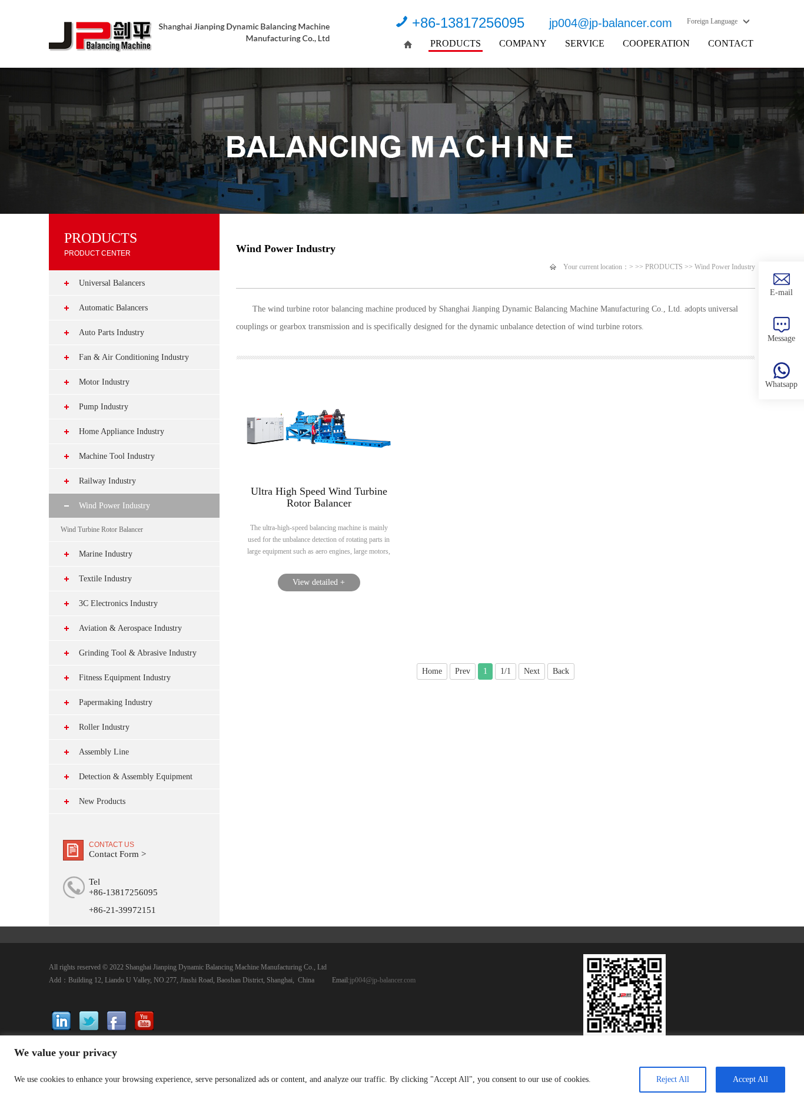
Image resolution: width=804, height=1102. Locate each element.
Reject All (672, 1079)
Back (561, 671)
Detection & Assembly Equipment (135, 776)
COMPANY (523, 43)
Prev (462, 671)
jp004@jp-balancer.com (610, 22)
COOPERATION (656, 43)
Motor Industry (104, 382)
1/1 (505, 671)
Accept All (750, 1079)
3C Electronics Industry (118, 603)
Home (432, 671)
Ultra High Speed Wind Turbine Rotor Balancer (319, 497)
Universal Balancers (112, 283)
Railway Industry (107, 480)
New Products (102, 801)
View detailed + (319, 582)
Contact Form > (117, 854)
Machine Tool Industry (117, 456)
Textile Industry (105, 578)
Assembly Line (104, 751)
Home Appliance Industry (121, 431)
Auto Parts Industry (111, 332)
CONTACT (730, 43)
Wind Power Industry (114, 505)
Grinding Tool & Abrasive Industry (138, 652)
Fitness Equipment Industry (125, 677)
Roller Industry (104, 727)
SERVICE (584, 43)
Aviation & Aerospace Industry (130, 628)
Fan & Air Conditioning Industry (134, 357)
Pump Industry (103, 406)
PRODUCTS (455, 43)
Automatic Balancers (113, 307)
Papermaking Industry (115, 702)
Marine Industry (105, 554)
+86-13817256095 (468, 23)
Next (532, 671)
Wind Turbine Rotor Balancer (102, 529)
